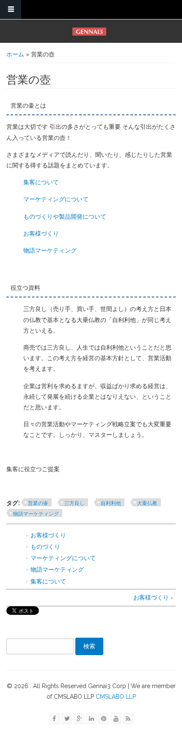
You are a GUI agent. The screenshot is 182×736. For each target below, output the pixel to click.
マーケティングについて (55, 199)
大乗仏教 (147, 503)
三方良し (74, 503)
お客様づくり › (153, 597)
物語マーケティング (50, 250)
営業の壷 (38, 503)
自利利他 (111, 503)
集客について (41, 182)
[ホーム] (89, 32)
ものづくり (45, 546)
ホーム (15, 54)
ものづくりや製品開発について (64, 216)
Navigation (10, 9)
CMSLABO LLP (115, 696)
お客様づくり (41, 233)
